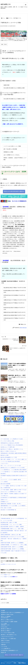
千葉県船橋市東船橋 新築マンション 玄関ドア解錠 (12, 528)
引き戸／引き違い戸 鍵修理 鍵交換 (9, 621)
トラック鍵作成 (4, 481)
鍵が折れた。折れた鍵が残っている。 (9, 634)
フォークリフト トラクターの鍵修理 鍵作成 (11, 479)
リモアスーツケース (5, 642)
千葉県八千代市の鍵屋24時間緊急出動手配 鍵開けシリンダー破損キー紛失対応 (17, 365)
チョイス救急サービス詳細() (9, 576)
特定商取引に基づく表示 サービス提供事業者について (12, 612)
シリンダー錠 (4, 646)
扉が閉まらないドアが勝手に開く (8, 447)
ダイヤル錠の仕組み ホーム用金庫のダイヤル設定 (12, 438)
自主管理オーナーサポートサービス (8, 564)
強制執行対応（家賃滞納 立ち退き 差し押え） (11, 503)
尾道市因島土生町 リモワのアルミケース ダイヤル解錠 (12, 536)
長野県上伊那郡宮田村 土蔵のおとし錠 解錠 (11, 534)
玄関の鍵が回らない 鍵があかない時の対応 (10, 443)
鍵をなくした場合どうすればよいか (8, 451)
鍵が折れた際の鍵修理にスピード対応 (9, 457)
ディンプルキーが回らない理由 (7, 440)
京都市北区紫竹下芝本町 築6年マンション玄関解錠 (12, 546)
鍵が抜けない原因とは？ (6, 628)
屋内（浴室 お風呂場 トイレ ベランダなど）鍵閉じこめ (13, 459)
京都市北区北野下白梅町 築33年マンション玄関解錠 (12, 548)
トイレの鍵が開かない (6, 648)
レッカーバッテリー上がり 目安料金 (14, 172)
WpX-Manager (23, 327)
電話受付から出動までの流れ (7, 614)
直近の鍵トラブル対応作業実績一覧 (8, 509)
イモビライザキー (4, 463)
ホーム (3, 18)
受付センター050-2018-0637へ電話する (14, 654)
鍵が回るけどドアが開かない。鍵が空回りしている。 (12, 449)
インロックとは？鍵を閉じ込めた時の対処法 (10, 461)
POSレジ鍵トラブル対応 (6, 507)
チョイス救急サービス (5, 574)
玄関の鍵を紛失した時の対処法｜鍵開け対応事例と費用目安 (13, 453)
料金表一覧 (3, 652)
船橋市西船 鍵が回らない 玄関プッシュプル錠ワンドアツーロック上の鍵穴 (17, 377)
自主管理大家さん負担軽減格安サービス (9, 650)
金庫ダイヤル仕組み (5, 640)
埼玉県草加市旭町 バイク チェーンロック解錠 (11, 524)
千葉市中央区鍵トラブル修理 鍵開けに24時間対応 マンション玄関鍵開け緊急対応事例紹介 (17, 408)
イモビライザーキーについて (7, 636)
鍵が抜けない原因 (4, 455)
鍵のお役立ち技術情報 (5, 483)
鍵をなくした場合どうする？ (7, 619)
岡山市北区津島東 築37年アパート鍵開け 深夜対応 (12, 526)
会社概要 (3, 610)
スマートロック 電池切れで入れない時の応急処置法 (12, 445)
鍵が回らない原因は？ (6, 630)
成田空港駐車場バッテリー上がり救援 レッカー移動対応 (13, 505)
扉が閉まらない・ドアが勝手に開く (8, 638)
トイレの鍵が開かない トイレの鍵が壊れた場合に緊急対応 (13, 469)
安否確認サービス (4, 501)
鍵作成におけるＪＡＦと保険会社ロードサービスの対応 (13, 467)
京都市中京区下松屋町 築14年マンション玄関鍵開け (12, 542)
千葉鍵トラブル (18, 18)
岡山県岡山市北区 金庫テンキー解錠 (9, 522)
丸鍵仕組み (3, 644)
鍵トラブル (10, 18)
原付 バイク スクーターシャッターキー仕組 (11, 465)
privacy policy (4, 626)
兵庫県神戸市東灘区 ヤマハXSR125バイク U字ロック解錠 (14, 544)
